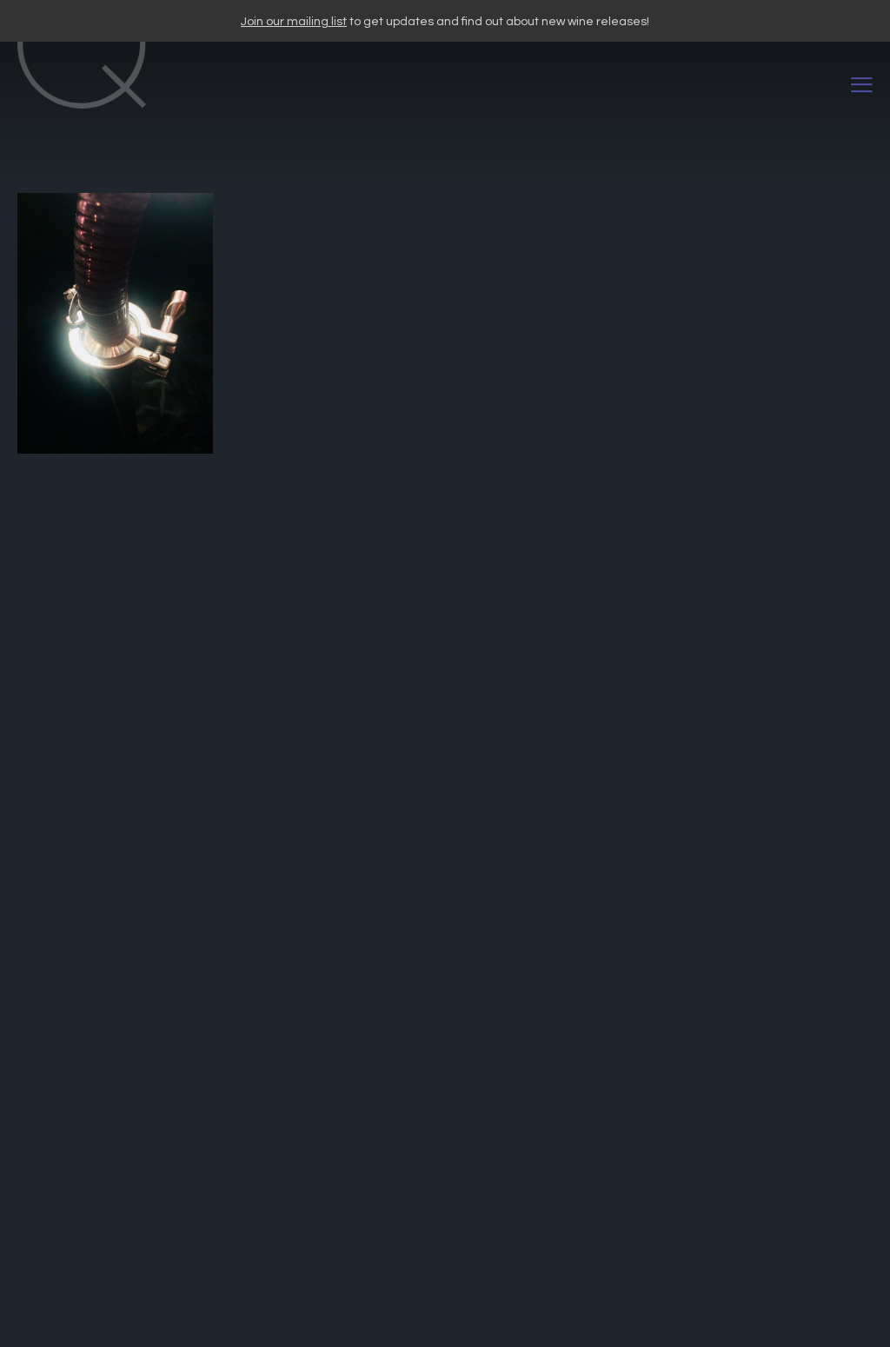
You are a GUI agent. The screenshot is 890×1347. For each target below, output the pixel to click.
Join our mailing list (294, 22)
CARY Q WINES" (434, 85)
